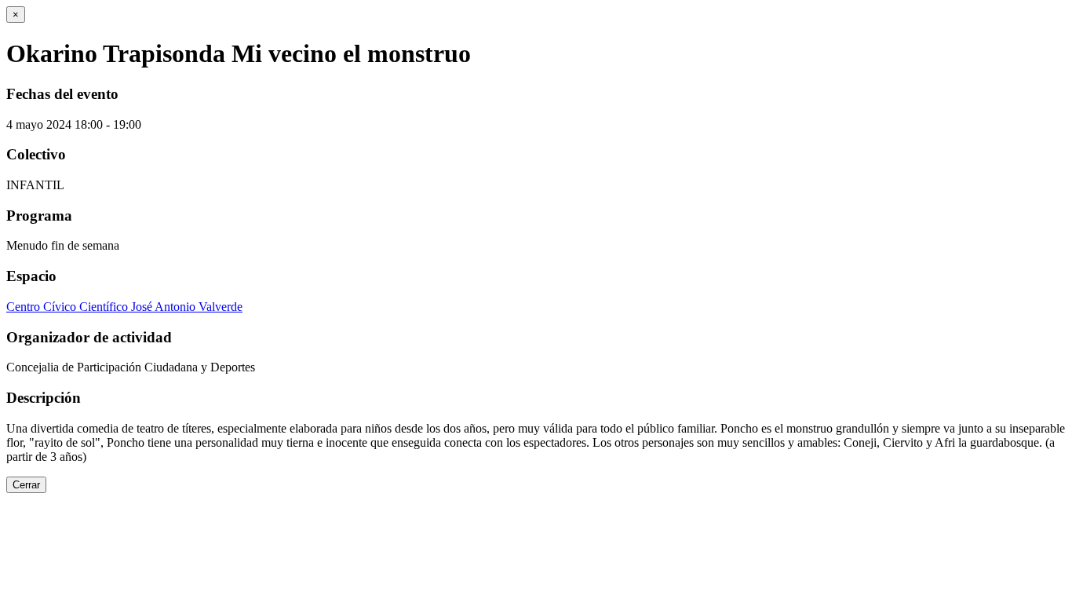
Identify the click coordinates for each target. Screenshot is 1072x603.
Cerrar (26, 485)
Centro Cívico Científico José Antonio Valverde (124, 306)
